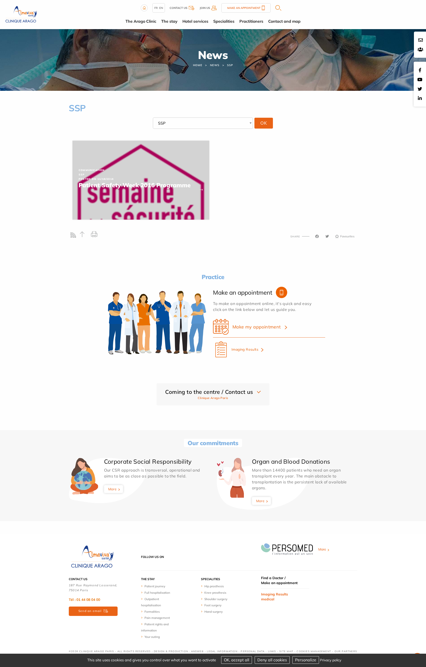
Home (197, 65)
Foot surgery (212, 605)
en (161, 8)
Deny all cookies (272, 659)
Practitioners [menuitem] (251, 21)
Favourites (347, 236)
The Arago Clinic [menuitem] (140, 21)
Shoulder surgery (215, 599)
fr (156, 8)
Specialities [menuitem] (223, 21)
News (214, 65)
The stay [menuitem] (169, 21)
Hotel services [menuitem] (195, 21)
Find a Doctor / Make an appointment (279, 580)
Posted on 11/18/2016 (96, 179)
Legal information (222, 651)
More (112, 489)
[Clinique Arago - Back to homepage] (21, 14)
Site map (286, 651)
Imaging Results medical (274, 596)
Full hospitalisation (157, 592)
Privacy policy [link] (330, 660)
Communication (92, 170)
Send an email (90, 611)
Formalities (152, 611)
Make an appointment (244, 8)
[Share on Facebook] (317, 236)
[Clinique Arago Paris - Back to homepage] (92, 556)
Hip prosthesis (214, 586)
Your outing (152, 637)
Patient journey (154, 586)
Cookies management (314, 651)
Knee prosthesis (215, 592)
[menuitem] (159, 586)
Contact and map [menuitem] (284, 21)
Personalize (305, 659)
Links (272, 651)
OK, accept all (236, 659)
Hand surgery (213, 611)
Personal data (253, 651)
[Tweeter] (327, 236)
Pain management (157, 618)
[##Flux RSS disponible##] (74, 236)
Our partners (346, 651)
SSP (230, 65)
